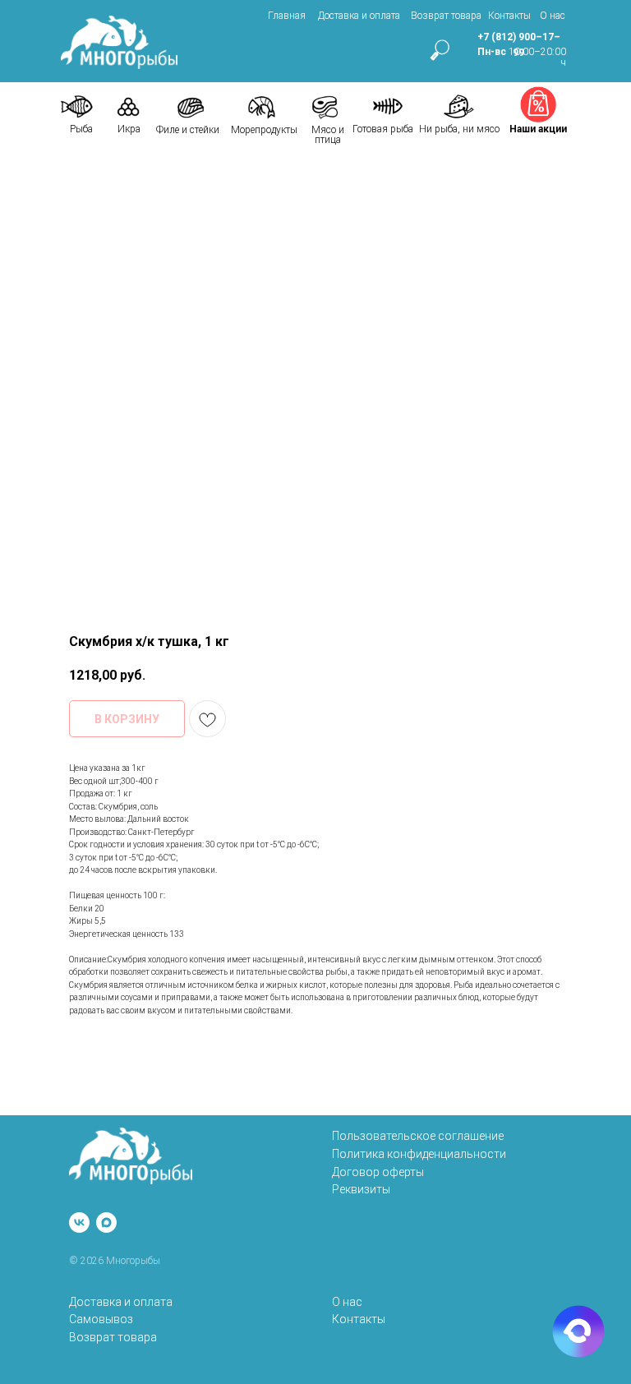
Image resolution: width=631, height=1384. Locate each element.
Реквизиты (361, 1189)
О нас (552, 15)
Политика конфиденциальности (419, 1153)
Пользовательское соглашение (418, 1135)
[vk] (79, 1222)
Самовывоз (101, 1319)
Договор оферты (378, 1172)
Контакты (509, 15)
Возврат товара (446, 15)
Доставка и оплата (359, 15)
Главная (287, 15)
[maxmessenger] (106, 1222)
